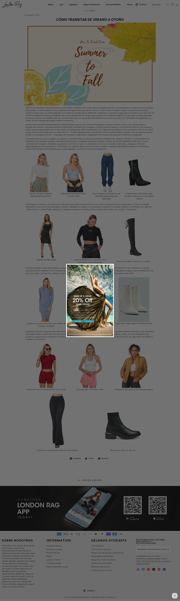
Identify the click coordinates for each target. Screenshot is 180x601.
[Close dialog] (111, 266)
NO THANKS (89, 321)
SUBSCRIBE (78, 321)
